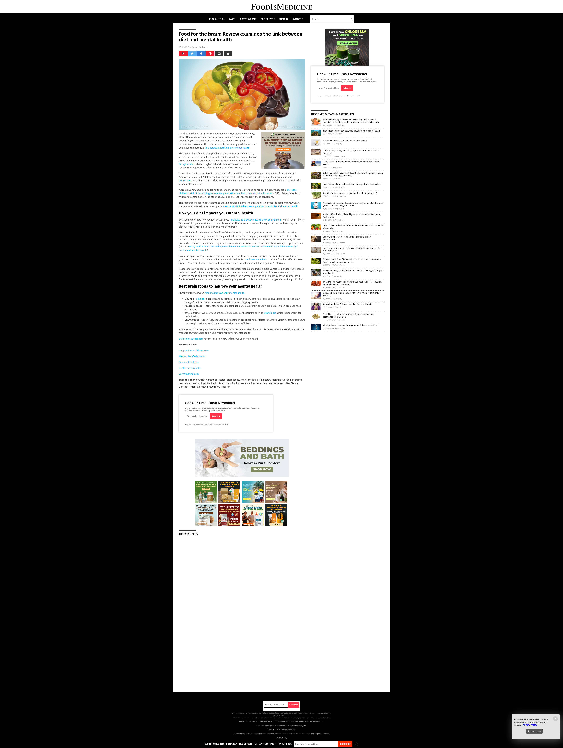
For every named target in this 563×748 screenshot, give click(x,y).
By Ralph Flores (338, 265)
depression (185, 180)
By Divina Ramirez (339, 196)
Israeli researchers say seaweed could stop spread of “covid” (352, 131)
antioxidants (268, 19)
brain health (263, 379)
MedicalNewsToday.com (192, 356)
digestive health (209, 383)
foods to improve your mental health (224, 293)
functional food (259, 383)
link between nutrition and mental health (227, 147)
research (225, 386)
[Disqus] (242, 574)
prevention (213, 386)
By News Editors (339, 329)
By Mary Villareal (339, 187)
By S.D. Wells (337, 179)
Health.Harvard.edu (189, 368)
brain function (248, 379)
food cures (225, 383)
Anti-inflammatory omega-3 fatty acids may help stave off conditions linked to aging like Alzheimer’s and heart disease (351, 120)
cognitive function (281, 379)
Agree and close (534, 731)
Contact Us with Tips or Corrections (282, 730)
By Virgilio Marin (338, 125)
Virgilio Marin (201, 47)
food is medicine (241, 383)
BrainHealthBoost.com (191, 338)
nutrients (297, 19)
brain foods (233, 379)
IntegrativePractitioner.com (194, 350)
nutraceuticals (248, 19)
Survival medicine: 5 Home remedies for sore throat (347, 304)
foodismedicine (216, 19)
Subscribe (345, 744)
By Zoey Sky (337, 144)
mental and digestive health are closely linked (256, 219)
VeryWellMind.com (189, 374)
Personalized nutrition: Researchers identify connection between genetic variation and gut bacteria (353, 204)
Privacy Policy (281, 738)
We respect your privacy (266, 718)
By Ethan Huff (337, 134)
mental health (198, 386)
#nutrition (201, 379)
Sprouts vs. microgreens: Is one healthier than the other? (350, 193)
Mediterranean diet (255, 259)
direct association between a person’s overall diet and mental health (260, 206)
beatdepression (216, 379)
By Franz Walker (339, 243)
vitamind (283, 19)
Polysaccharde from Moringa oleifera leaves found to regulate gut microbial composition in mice (352, 260)
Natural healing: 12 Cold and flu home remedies (345, 140)
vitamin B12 (270, 313)
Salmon (200, 298)
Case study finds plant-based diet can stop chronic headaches (352, 184)
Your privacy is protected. (194, 424)
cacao (232, 19)
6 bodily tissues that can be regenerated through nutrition (350, 325)
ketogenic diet (186, 164)
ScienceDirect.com (189, 362)
